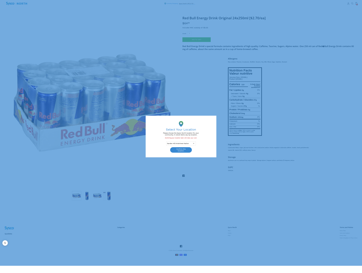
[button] (5, 243)
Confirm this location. (181, 150)
